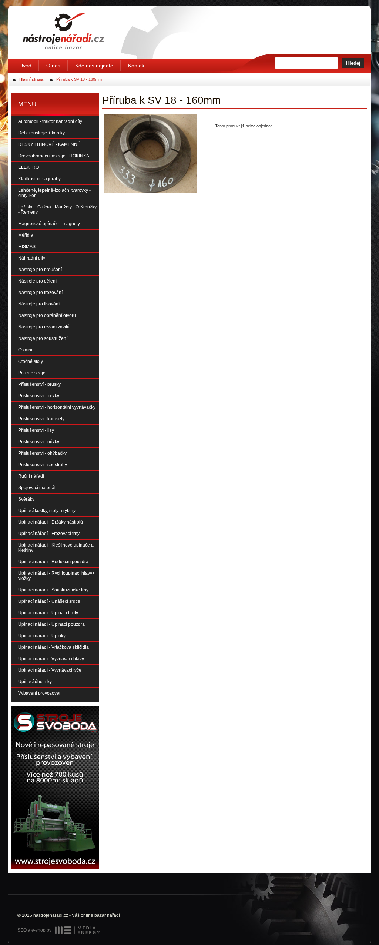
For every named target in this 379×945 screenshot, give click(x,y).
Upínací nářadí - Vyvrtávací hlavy (51, 658)
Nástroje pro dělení (37, 281)
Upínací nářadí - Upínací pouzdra (51, 624)
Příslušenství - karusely (41, 418)
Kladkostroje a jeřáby (39, 178)
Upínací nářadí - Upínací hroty (48, 612)
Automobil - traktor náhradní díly (50, 121)
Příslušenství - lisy (36, 430)
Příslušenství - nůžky (38, 441)
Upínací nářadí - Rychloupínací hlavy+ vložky (56, 576)
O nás (53, 66)
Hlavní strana (31, 79)
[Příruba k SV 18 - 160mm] (150, 153)
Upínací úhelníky (35, 681)
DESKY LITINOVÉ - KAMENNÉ (49, 144)
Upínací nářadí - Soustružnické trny (53, 589)
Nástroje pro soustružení (42, 338)
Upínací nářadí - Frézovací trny (49, 533)
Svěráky (26, 499)
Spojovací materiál (37, 487)
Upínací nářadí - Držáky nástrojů (50, 522)
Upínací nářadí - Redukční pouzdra (53, 561)
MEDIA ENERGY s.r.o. (77, 930)
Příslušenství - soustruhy (42, 464)
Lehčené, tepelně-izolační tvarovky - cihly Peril (54, 193)
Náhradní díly (31, 258)
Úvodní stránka (63, 31)
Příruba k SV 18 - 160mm (79, 79)
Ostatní (25, 350)
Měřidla (25, 235)
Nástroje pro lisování (39, 304)
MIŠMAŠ (27, 246)
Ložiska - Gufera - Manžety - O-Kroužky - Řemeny (57, 209)
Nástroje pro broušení (40, 269)
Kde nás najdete (94, 66)
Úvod (25, 66)
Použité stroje (32, 372)
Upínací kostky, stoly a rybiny (47, 510)
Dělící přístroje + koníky (41, 133)
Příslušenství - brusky (39, 384)
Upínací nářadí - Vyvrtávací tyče (49, 670)
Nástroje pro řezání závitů (44, 327)
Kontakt (137, 66)
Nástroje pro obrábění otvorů (47, 315)
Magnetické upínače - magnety (49, 223)
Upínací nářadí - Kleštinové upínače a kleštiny (56, 547)
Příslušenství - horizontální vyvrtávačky (56, 407)
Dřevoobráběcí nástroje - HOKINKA (53, 155)
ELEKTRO (28, 167)
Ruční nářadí (31, 476)
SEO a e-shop (31, 930)
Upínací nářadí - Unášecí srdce (49, 601)
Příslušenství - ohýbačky (42, 453)
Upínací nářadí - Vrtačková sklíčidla (53, 647)
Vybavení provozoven (40, 693)
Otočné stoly (30, 361)
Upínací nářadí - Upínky (42, 635)
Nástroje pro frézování (40, 292)
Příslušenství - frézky (38, 395)
